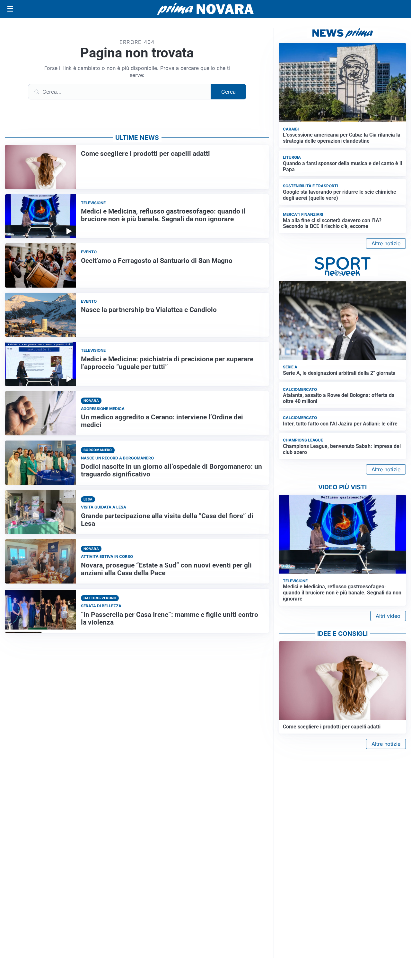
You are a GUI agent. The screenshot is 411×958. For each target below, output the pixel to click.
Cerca (228, 91)
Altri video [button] (388, 616)
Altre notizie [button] (386, 243)
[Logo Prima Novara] (205, 9)
